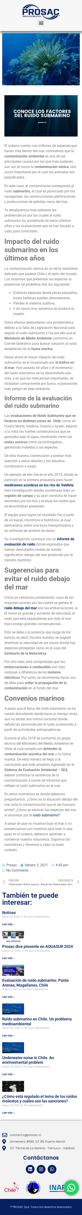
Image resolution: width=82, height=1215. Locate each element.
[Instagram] (41, 1169)
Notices (9, 912)
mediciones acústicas (21, 485)
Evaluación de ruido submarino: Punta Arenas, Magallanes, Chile (35, 982)
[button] (41, 23)
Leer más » (8, 924)
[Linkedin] (30, 1169)
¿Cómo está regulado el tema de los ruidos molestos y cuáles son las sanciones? (39, 1099)
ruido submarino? (46, 815)
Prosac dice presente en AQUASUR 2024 (37, 946)
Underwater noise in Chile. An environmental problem (28, 1060)
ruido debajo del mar (20, 608)
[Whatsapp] (52, 1169)
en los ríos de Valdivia (56, 485)
